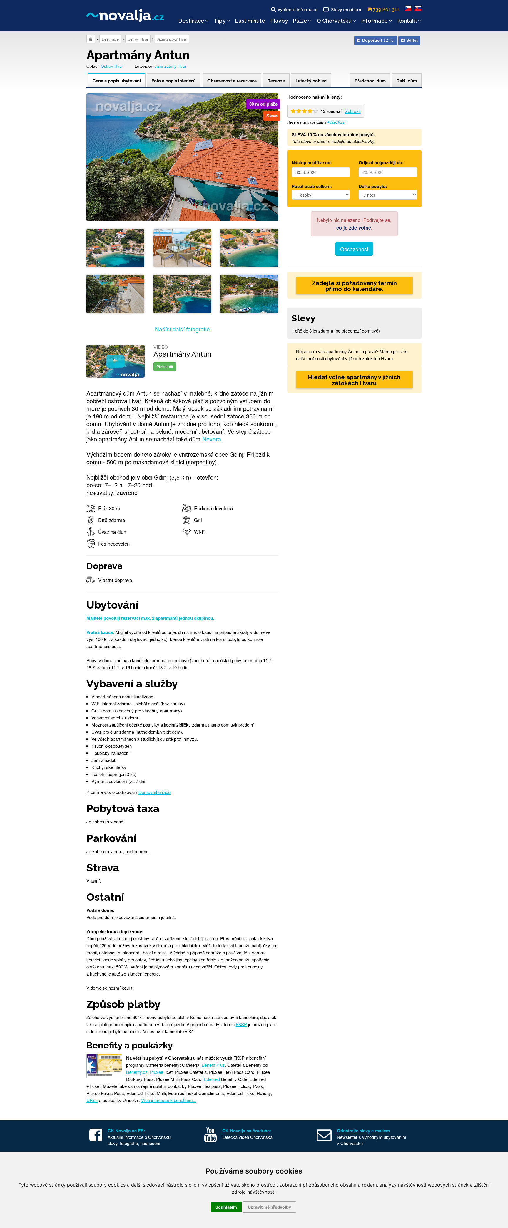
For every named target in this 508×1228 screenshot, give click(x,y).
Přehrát (163, 366)
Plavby (279, 21)
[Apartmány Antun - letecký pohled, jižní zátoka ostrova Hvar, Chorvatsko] (115, 247)
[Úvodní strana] (90, 39)
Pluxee (156, 1072)
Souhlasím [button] (226, 1206)
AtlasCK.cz (336, 121)
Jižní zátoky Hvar (172, 39)
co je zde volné (353, 227)
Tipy (219, 21)
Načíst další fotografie (182, 329)
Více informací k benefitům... (168, 1100)
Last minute (250, 21)
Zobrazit (353, 111)
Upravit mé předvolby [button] (269, 1206)
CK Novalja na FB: (126, 1130)
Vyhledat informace (297, 9)
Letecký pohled (311, 80)
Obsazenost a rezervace (232, 80)
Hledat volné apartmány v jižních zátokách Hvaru (354, 380)
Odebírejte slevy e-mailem (363, 1130)
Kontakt (407, 21)
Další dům (406, 80)
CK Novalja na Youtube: (246, 1130)
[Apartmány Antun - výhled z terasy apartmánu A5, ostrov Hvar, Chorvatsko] (182, 247)
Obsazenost (354, 249)
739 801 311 (387, 9)
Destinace (191, 21)
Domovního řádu (154, 792)
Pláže (300, 21)
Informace (374, 21)
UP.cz (92, 1100)
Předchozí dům (370, 80)
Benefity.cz (137, 1072)
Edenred (212, 1079)
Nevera (211, 439)
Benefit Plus (213, 1065)
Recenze (276, 80)
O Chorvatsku (334, 21)
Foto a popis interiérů (173, 80)
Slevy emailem (346, 9)
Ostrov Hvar (138, 39)
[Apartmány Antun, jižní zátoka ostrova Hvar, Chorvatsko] (182, 156)
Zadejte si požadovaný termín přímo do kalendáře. (354, 286)
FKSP (241, 1024)
